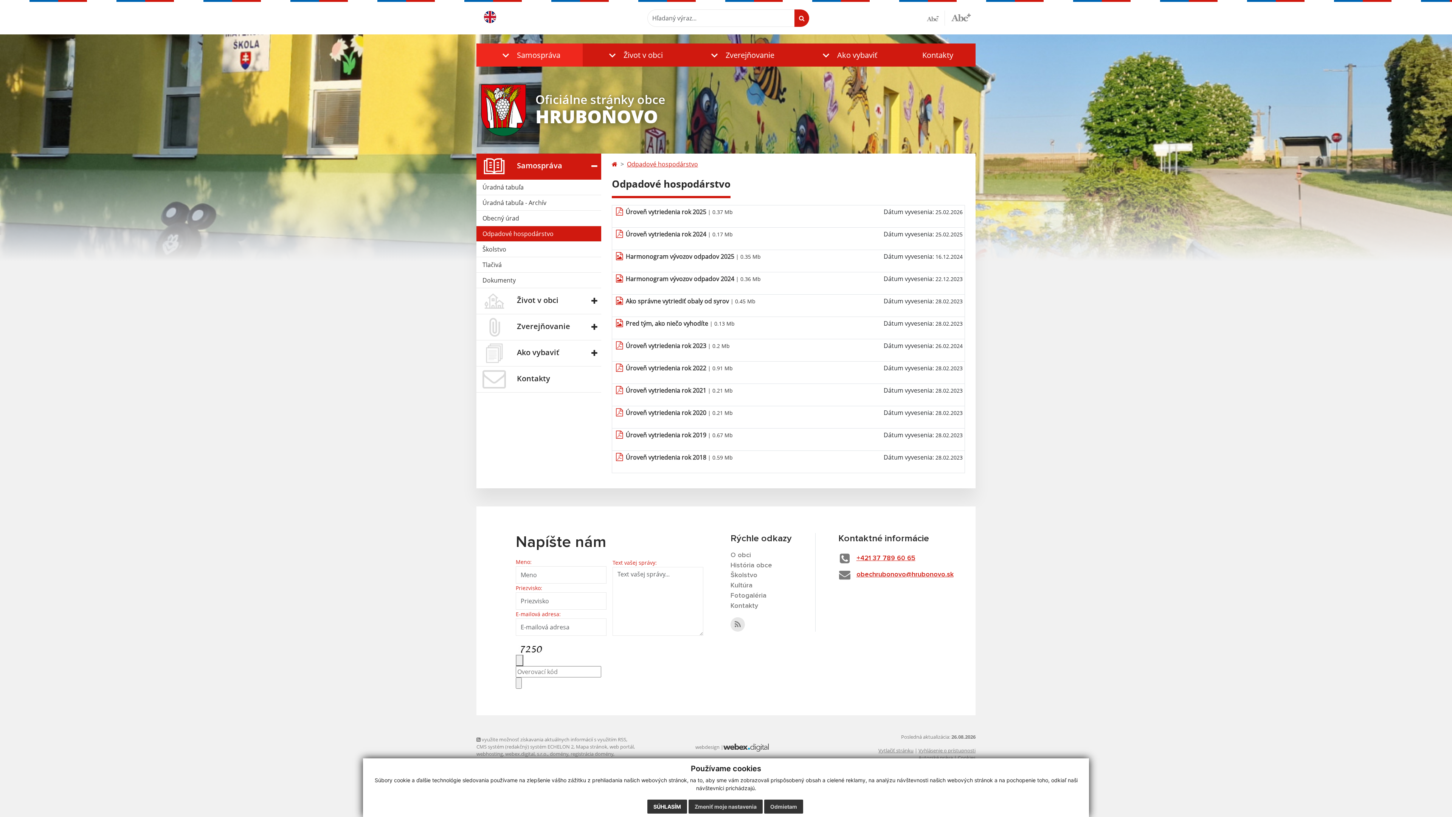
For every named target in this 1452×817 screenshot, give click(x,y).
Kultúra (741, 585)
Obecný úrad (500, 218)
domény (559, 753)
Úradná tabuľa (503, 187)
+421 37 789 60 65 (885, 558)
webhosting (489, 753)
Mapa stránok (591, 746)
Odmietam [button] (783, 806)
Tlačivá (492, 265)
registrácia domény (592, 753)
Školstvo (494, 249)
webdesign (707, 747)
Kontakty (937, 55)
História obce (751, 565)
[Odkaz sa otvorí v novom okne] (738, 624)
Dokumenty (499, 280)
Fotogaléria (748, 595)
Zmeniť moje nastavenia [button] (726, 806)
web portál (622, 746)
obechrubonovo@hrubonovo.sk (905, 574)
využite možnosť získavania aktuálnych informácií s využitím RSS (553, 739)
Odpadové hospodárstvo (518, 234)
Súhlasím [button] (667, 806)
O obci (741, 555)
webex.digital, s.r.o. (526, 753)
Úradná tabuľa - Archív (514, 203)
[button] (529, 55)
